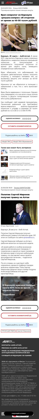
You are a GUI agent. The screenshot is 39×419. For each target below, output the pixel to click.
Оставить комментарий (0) (19, 126)
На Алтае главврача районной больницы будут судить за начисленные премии (22, 157)
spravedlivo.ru (28, 237)
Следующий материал (19, 413)
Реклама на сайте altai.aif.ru (14, 348)
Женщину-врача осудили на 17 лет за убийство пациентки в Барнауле (21, 176)
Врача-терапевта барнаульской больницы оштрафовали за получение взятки (23, 151)
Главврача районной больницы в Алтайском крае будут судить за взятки (22, 164)
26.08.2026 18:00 (6, 188)
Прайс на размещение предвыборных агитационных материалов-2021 (18, 351)
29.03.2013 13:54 (6, 8)
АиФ (16, 226)
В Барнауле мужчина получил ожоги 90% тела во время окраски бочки (18, 288)
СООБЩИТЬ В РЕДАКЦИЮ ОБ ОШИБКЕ (17, 355)
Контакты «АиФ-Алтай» (12, 345)
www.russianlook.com (13, 52)
